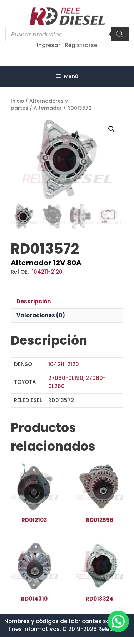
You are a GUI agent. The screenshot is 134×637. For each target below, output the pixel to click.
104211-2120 (47, 272)
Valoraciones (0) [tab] (40, 315)
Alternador (48, 108)
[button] (111, 129)
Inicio (17, 101)
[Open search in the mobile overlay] (67, 34)
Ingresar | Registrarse (67, 45)
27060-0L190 (65, 378)
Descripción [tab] (33, 301)
